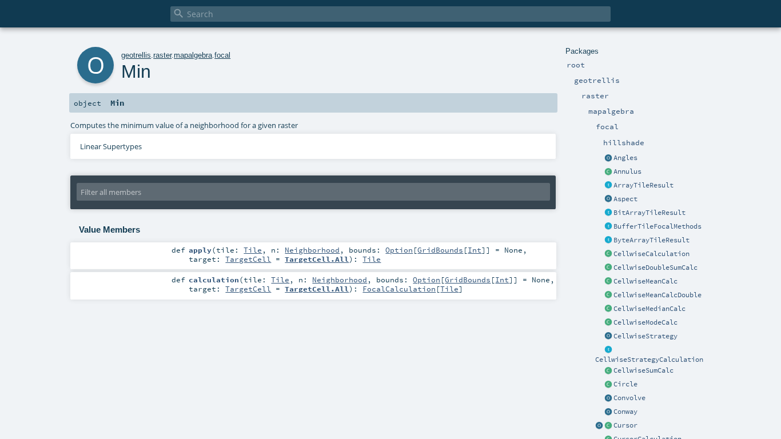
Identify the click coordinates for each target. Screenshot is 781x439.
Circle (625, 384)
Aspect (625, 199)
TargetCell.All (317, 259)
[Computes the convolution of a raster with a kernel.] (608, 398)
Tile (253, 249)
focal (222, 55)
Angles (625, 158)
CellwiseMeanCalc (645, 281)
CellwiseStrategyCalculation (649, 360)
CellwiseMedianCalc (649, 309)
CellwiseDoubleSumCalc (655, 268)
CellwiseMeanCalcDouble (657, 295)
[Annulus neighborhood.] (608, 172)
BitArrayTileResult (649, 213)
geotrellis (136, 55)
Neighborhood (312, 249)
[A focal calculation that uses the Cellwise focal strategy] (608, 254)
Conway (625, 412)
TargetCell (248, 259)
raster (162, 55)
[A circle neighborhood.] (608, 384)
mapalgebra (193, 55)
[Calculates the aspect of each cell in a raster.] (608, 199)
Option (399, 249)
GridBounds (440, 249)
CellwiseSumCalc (643, 370)
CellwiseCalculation (651, 254)
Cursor (625, 425)
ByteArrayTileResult (651, 240)
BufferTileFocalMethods (657, 226)
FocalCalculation (399, 288)
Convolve (629, 398)
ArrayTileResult (643, 185)
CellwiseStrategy (645, 336)
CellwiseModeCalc (645, 322)
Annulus (627, 171)
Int (474, 249)
